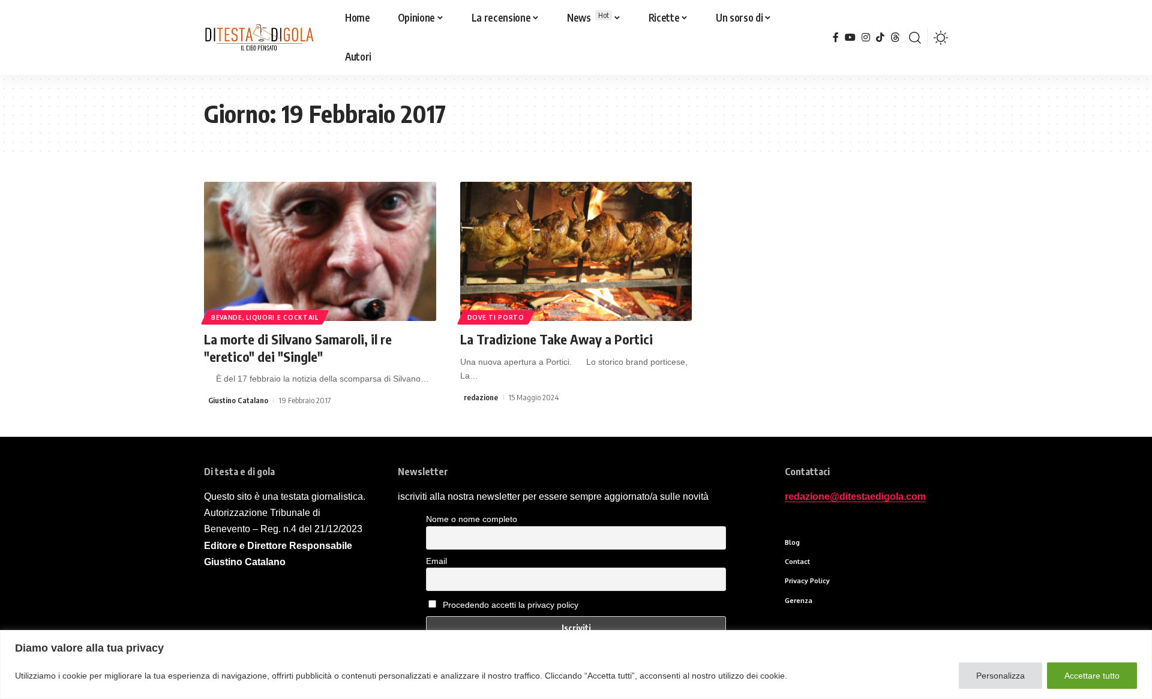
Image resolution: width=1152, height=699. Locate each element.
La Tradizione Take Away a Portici (556, 339)
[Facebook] (836, 37)
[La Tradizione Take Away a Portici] (576, 251)
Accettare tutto (1092, 675)
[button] (915, 38)
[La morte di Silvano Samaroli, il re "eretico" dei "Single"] (320, 251)
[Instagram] (866, 37)
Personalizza (1000, 675)
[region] (576, 664)
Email (436, 561)
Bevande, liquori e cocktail (265, 317)
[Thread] (895, 37)
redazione (481, 397)
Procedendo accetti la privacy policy (510, 605)
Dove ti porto (495, 317)
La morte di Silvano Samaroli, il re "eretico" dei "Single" (298, 348)
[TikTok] (880, 37)
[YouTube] (850, 37)
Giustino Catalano (238, 400)
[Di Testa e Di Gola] (259, 38)
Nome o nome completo (471, 519)
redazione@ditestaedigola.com (855, 496)
